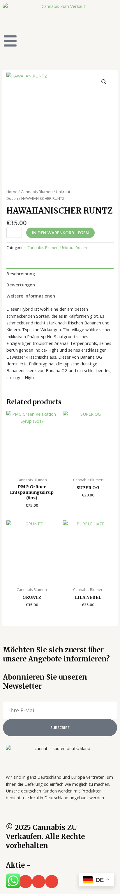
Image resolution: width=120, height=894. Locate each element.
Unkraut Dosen (73, 247)
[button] (104, 82)
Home (11, 191)
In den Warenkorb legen (60, 232)
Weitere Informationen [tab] (30, 296)
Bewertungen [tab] (20, 285)
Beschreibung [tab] (20, 273)
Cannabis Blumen (37, 191)
